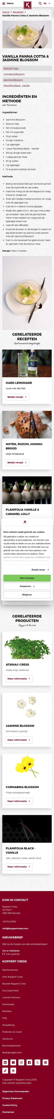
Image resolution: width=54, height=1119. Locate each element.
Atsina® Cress (10, 68)
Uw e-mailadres (10, 951)
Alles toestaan (27, 578)
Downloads (8, 1004)
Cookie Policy (9, 1105)
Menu (10, 3)
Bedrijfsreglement (12, 1052)
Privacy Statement (12, 1098)
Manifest (7, 1011)
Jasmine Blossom (13, 79)
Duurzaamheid (10, 990)
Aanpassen (25, 586)
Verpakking (8, 1025)
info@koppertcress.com (15, 928)
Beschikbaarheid (11, 1045)
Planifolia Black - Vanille (16, 85)
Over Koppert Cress (12, 977)
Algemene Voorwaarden (15, 1091)
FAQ (4, 1018)
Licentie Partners (11, 997)
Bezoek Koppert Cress (14, 983)
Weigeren (27, 594)
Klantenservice (10, 970)
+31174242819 (9, 921)
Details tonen (38, 569)
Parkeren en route (12, 1032)
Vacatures (7, 1039)
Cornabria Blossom (14, 74)
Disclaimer (8, 1112)
